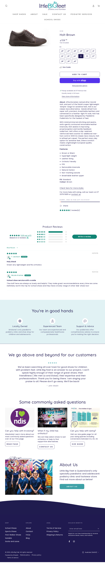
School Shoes (11, 528)
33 (68, 56)
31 (93, 51)
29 (81, 51)
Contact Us (46, 447)
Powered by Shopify (11, 555)
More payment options (79, 86)
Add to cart (79, 74)
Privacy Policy (52, 531)
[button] (6, 6)
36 (87, 56)
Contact (29, 531)
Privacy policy (36, 555)
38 (62, 61)
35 (81, 56)
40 (75, 61)
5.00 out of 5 (26, 235)
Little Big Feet (15, 552)
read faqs (12, 444)
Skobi (61, 31)
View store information (70, 96)
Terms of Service (54, 528)
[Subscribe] (99, 528)
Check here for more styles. (72, 188)
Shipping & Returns (55, 535)
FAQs (28, 535)
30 (87, 51)
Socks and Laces (12, 541)
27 (69, 51)
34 (75, 56)
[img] (12, 253)
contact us (76, 194)
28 (75, 51)
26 (62, 51)
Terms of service (12, 558)
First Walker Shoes (13, 535)
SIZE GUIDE (77, 444)
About (28, 528)
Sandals (8, 538)
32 (62, 56)
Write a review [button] (84, 236)
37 (93, 56)
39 (69, 61)
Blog (28, 538)
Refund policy (25, 555)
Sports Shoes (10, 531)
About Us (72, 486)
